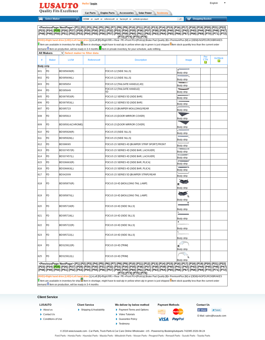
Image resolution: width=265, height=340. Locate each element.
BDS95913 (65, 116)
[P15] (169, 27)
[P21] (215, 27)
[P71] (215, 33)
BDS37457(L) (66, 156)
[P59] (125, 33)
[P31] (102, 30)
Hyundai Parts (90, 335)
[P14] (162, 27)
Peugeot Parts (156, 335)
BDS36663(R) (66, 162)
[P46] (215, 30)
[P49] (49, 33)
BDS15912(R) (66, 245)
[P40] (170, 30)
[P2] (83, 27)
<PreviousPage (49, 27)
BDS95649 (65, 90)
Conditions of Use (52, 319)
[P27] (72, 30)
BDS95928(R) (66, 132)
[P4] (95, 27)
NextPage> (67, 27)
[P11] (139, 27)
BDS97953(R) (66, 96)
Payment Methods (168, 304)
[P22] (222, 27)
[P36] (140, 30)
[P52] (72, 33)
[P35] (132, 30)
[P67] (185, 33)
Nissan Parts (140, 335)
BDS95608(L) (66, 77)
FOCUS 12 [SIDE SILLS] (118, 71)
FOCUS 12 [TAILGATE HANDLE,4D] (124, 84)
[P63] (155, 33)
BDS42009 (65, 174)
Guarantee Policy (128, 319)
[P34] (125, 30)
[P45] (208, 30)
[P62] (147, 33)
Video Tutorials (127, 314)
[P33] (117, 30)
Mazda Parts (106, 335)
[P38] (155, 30)
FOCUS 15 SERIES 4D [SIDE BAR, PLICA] (127, 162)
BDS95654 (65, 84)
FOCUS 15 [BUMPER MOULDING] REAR (127, 108)
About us (48, 309)
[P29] (87, 30)
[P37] (147, 30)
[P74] (128, 36)
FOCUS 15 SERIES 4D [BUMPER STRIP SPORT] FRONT (135, 144)
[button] (180, 19)
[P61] (140, 33)
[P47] (223, 30)
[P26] (64, 30)
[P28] (79, 30)
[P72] (223, 33)
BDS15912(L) (66, 256)
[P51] (64, 33)
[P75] (136, 36)
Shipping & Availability (93, 309)
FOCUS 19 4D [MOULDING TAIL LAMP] (126, 183)
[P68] (193, 33)
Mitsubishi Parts (123, 335)
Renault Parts (173, 335)
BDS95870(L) (66, 195)
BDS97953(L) (66, 102)
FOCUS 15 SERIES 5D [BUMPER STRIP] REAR (130, 174)
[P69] (200, 33)
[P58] (117, 33)
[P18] (192, 27)
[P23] (41, 30)
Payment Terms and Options (134, 309)
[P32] (110, 30)
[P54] (87, 33)
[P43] (193, 30)
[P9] (125, 27)
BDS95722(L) (66, 235)
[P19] (200, 27)
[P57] (110, 33)
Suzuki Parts (188, 335)
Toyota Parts (203, 335)
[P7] (113, 27)
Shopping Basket (202, 18)
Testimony (124, 323)
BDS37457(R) (66, 150)
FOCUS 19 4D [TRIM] (116, 245)
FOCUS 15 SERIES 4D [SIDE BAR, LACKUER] (130, 150)
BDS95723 (65, 108)
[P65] (170, 33)
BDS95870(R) (66, 183)
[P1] (77, 27)
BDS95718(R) (66, 206)
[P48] (41, 33)
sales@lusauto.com (215, 315)
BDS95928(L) (66, 138)
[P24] (49, 30)
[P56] (102, 33)
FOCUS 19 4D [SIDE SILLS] (120, 206)
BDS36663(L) (66, 168)
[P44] (200, 30)
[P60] (132, 33)
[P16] (177, 27)
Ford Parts (60, 335)
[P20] (207, 27)
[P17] (184, 27)
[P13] (154, 27)
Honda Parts (74, 335)
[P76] (143, 36)
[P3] (89, 27)
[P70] (208, 33)
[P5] (101, 27)
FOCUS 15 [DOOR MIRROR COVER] (125, 116)
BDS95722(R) (66, 225)
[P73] (121, 36)
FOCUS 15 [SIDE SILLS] (118, 132)
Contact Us (49, 314)
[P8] (119, 27)
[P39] (162, 30)
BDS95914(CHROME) (71, 124)
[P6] (107, 27)
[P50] (57, 33)
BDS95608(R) (66, 71)
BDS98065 (65, 144)
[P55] (94, 33)
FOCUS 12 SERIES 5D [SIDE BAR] (123, 96)
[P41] (178, 30)
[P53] (79, 33)
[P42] (185, 30)
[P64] (162, 33)
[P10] (132, 27)
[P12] (147, 27)
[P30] (94, 30)
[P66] (178, 33)
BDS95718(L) (66, 215)
